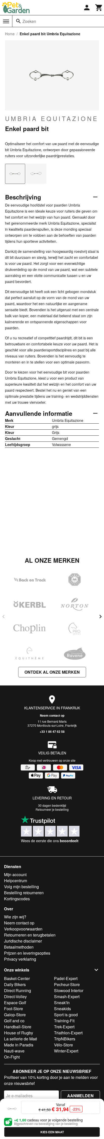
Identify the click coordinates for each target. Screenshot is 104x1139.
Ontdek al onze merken (52, 672)
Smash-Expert (67, 996)
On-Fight (12, 1057)
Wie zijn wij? (15, 917)
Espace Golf (15, 1002)
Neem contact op (52, 715)
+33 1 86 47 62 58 (52, 731)
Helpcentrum (15, 880)
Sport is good (66, 1015)
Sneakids (62, 1008)
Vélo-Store (63, 1045)
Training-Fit (64, 1021)
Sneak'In (62, 1002)
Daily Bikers (15, 984)
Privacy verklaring (20, 959)
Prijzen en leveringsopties (27, 953)
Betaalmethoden (19, 947)
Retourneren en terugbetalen (30, 935)
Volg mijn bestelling (21, 886)
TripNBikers (64, 1039)
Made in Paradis (18, 1045)
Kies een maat (52, 1132)
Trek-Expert (64, 1027)
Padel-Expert (65, 978)
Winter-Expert (66, 1051)
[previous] (3, 616)
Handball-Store (17, 1027)
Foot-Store (13, 1008)
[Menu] (6, 21)
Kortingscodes (17, 899)
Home (10, 33)
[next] (100, 616)
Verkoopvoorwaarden (23, 929)
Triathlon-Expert (68, 1033)
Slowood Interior (68, 990)
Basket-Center (17, 978)
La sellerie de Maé (20, 1039)
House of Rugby (18, 1033)
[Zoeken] (18, 21)
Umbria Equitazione (51, 118)
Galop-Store (15, 1015)
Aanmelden (80, 1096)
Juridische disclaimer (23, 941)
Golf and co (14, 1021)
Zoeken (29, 21)
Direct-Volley (15, 996)
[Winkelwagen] (99, 8)
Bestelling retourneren (24, 893)
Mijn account (15, 874)
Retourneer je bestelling (52, 809)
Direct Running (17, 990)
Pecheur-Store (67, 984)
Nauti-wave (14, 1051)
